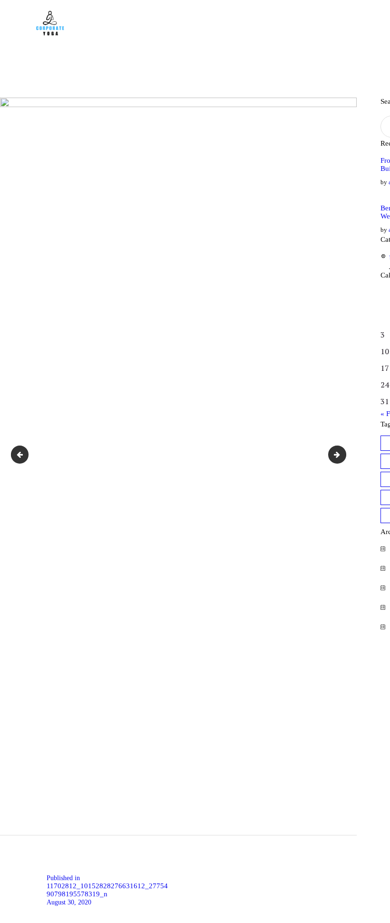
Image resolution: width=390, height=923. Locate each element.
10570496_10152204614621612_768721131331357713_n (342, 454)
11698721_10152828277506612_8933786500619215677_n (24, 454)
